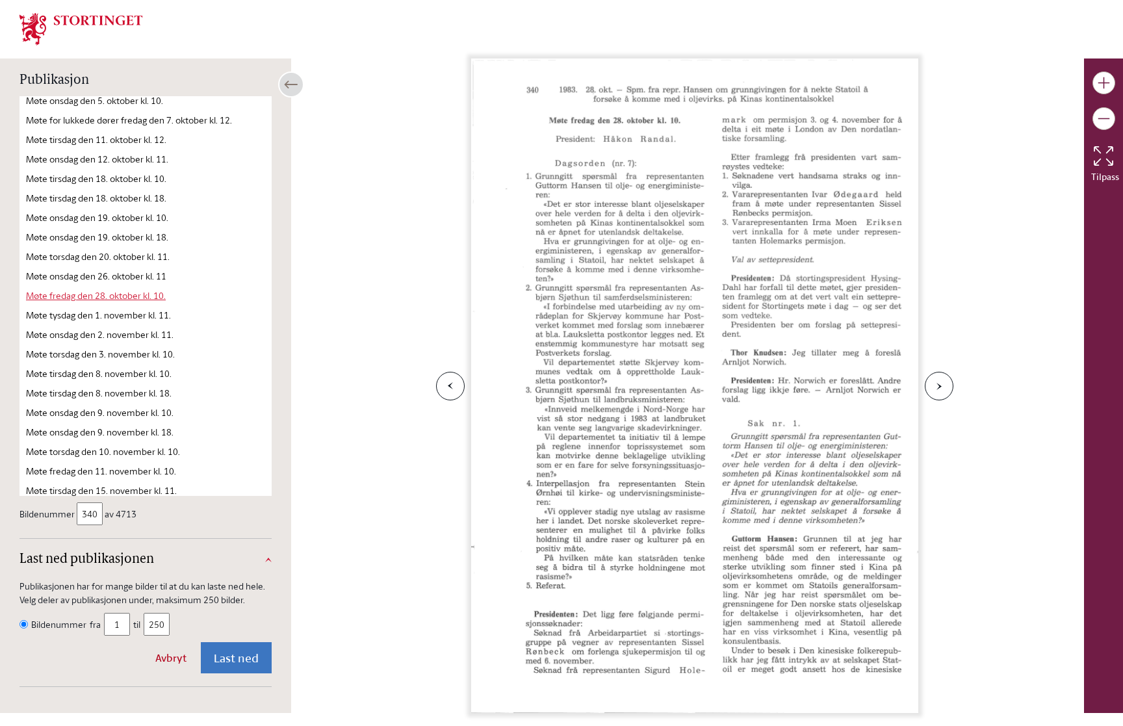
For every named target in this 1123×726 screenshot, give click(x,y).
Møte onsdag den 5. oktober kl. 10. (94, 100)
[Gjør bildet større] (1103, 82)
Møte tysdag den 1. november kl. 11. (98, 315)
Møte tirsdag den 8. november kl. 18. (99, 393)
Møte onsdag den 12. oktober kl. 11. (97, 159)
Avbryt (171, 658)
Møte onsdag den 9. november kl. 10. (100, 412)
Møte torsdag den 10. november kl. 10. (103, 451)
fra (95, 624)
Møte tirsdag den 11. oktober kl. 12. (96, 139)
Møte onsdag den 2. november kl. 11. (100, 334)
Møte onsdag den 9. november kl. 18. (100, 432)
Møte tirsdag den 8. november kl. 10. (99, 373)
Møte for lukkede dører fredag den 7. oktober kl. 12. (129, 120)
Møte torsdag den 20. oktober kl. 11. (98, 256)
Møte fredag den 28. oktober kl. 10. (96, 295)
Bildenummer (47, 514)
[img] (81, 28)
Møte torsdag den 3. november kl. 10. (100, 354)
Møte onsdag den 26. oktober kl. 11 (96, 276)
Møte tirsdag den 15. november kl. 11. (101, 490)
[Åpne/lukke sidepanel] (291, 84)
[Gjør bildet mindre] (1103, 118)
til (136, 624)
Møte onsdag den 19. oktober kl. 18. (97, 237)
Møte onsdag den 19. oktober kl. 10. (97, 217)
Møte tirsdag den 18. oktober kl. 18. (96, 198)
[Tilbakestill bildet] (1104, 156)
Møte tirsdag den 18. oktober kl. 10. (96, 178)
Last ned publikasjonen (86, 559)
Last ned (236, 658)
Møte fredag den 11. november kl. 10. (101, 471)
